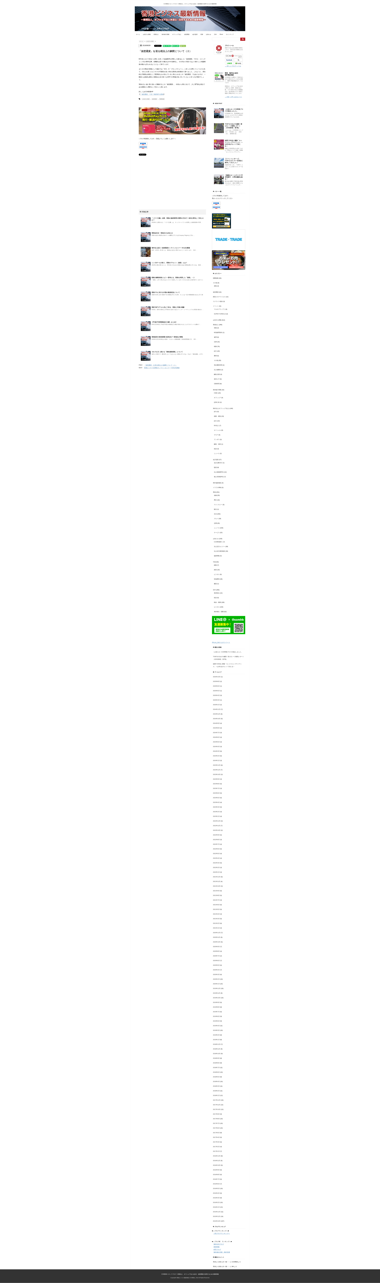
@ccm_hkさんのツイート (221, 642)
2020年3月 (216, 974)
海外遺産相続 (217, 483)
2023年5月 (216, 797)
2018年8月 (216, 1063)
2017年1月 (216, 1151)
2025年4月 (216, 695)
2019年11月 (216, 993)
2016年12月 (216, 1156)
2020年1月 (216, 984)
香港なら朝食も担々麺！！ (221, 1262)
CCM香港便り (218, 542)
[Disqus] (172, 182)
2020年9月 (216, 946)
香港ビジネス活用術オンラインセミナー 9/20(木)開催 (162, 368)
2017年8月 (216, 1118)
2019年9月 (216, 1002)
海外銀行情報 (165, 34)
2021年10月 (216, 886)
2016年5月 (216, 1188)
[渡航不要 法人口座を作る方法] (228, 220)
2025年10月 (216, 677)
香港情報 (216, 1247)
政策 (215, 570)
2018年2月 (216, 1091)
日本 (215, 34)
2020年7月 (216, 956)
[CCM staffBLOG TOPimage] (190, 18)
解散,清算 (217, 374)
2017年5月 (216, 1132)
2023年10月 (216, 774)
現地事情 (216, 579)
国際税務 (162, 99)
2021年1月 (216, 928)
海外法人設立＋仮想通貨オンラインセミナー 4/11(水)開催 (171, 248)
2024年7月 (216, 732)
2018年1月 (216, 1095)
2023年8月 (216, 784)
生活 (215, 514)
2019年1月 (216, 1039)
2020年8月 (216, 951)
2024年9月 (216, 723)
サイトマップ (230, 34)
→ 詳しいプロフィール (233, 66)
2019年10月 (216, 998)
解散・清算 (217, 444)
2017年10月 (216, 1109)
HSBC (216, 393)
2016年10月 (216, 1165)
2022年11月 (216, 825)
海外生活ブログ (219, 1244)
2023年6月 (216, 793)
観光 (215, 509)
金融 (215, 495)
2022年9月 (216, 835)
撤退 (215, 583)
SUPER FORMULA (220, 314)
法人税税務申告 (219, 472)
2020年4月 (216, 970)
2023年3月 (216, 807)
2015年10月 (216, 1221)
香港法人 (156, 34)
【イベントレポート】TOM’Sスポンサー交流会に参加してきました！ (234, 160)
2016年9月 (216, 1170)
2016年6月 (216, 1184)
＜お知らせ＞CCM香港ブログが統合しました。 (227, 652)
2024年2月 (216, 756)
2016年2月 (216, 1202)
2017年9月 (216, 1114)
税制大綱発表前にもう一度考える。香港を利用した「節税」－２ (173, 277)
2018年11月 (216, 1049)
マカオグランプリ (219, 309)
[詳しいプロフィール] (219, 50)
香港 (201, 34)
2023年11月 (216, 770)
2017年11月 (216, 1105)
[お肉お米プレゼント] (228, 260)
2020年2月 (216, 979)
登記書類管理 (218, 365)
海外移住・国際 (219, 611)
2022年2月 (216, 867)
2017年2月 (216, 1146)
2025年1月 (216, 704)
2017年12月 (216, 1100)
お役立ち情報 (147, 34)
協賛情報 (216, 556)
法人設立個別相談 (219, 551)
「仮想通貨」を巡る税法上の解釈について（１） (160, 365)
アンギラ (216, 439)
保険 (215, 286)
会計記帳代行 (218, 463)
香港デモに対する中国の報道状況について (166, 292)
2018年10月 (216, 1053)
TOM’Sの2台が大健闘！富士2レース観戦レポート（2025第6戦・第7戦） (233, 126)
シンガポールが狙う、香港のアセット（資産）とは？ (169, 262)
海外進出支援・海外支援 (222, 1252)
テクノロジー (218, 504)
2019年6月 (216, 1016)
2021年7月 (216, 900)
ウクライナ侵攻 (218, 301)
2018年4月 (216, 1081)
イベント (215, 306)
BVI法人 (216, 425)
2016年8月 (216, 1174)
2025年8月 (216, 681)
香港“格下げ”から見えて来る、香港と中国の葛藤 (168, 307)
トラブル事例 (217, 487)
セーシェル (217, 430)
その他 (215, 283)
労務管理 (216, 383)
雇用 (215, 337)
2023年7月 (216, 788)
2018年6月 (216, 1072)
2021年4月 (216, 914)
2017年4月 (216, 1137)
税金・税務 (217, 602)
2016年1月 (216, 1207)
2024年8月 (216, 728)
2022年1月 (216, 872)
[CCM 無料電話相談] (219, 77)
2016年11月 (216, 1160)
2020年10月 (216, 942)
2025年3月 (216, 700)
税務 (215, 346)
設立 (215, 351)
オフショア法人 (176, 34)
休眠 (215, 328)
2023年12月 (216, 765)
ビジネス (216, 574)
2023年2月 (216, 811)
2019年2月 (216, 1035)
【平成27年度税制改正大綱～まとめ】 (164, 322)
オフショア (217, 397)
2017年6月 (216, 1128)
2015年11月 (216, 1216)
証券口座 (216, 402)
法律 (215, 342)
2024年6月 (216, 737)
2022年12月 (216, 821)
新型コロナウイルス (219, 297)
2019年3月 (216, 1030)
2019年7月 (216, 1011)
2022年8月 (216, 839)
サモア (216, 435)
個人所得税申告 (219, 476)
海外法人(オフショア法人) (221, 408)
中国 (214, 562)
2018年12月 (216, 1044)
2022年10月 (216, 830)
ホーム (138, 34)
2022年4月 (216, 858)
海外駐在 (216, 593)
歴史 (215, 500)
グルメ (216, 518)
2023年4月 (216, 802)
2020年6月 (216, 960)
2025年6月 (216, 686)
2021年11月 (216, 881)
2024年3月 (216, 751)
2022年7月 (216, 844)
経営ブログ (217, 1249)
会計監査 (195, 34)
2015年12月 (216, 1212)
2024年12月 (216, 709)
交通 (215, 523)
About (221, 34)
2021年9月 (216, 891)
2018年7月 (216, 1067)
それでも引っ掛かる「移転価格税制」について (167, 352)
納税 (215, 565)
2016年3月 (216, 1198)
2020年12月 (216, 932)
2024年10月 (216, 718)
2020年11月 (216, 937)
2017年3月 (216, 1142)
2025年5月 (216, 690)
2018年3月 (216, 1086)
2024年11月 (216, 714)
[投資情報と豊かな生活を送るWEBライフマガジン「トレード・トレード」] (228, 239)
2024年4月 (216, 746)
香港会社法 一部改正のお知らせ (162, 233)
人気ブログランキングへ (222, 1233)
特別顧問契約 (218, 332)
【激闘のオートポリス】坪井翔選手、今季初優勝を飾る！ (234, 177)
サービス (216, 532)
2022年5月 (216, 853)
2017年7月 (216, 1123)
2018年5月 (216, 1077)
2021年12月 (216, 877)
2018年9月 (216, 1058)
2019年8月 (216, 1007)
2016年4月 (216, 1193)
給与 (215, 411)
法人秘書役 (217, 369)
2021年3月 (216, 918)
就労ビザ (216, 379)
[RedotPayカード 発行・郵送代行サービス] (172, 120)
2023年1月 (216, 816)
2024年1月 (216, 760)
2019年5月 (216, 1021)
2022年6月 (216, 849)
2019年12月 (216, 988)
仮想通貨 (186, 34)
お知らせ (208, 34)
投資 (215, 449)
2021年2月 (216, 923)
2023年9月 (216, 779)
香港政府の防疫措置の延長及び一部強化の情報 (167, 337)
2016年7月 (216, 1179)
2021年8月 (216, 895)
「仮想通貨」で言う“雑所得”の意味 (151, 94)
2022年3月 (216, 863)
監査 (215, 467)
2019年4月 (216, 1025)
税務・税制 (217, 416)
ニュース (216, 453)
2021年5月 (216, 909)
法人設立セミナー (219, 546)
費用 (215, 356)
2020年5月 (216, 965)
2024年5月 (216, 742)
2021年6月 (216, 904)
